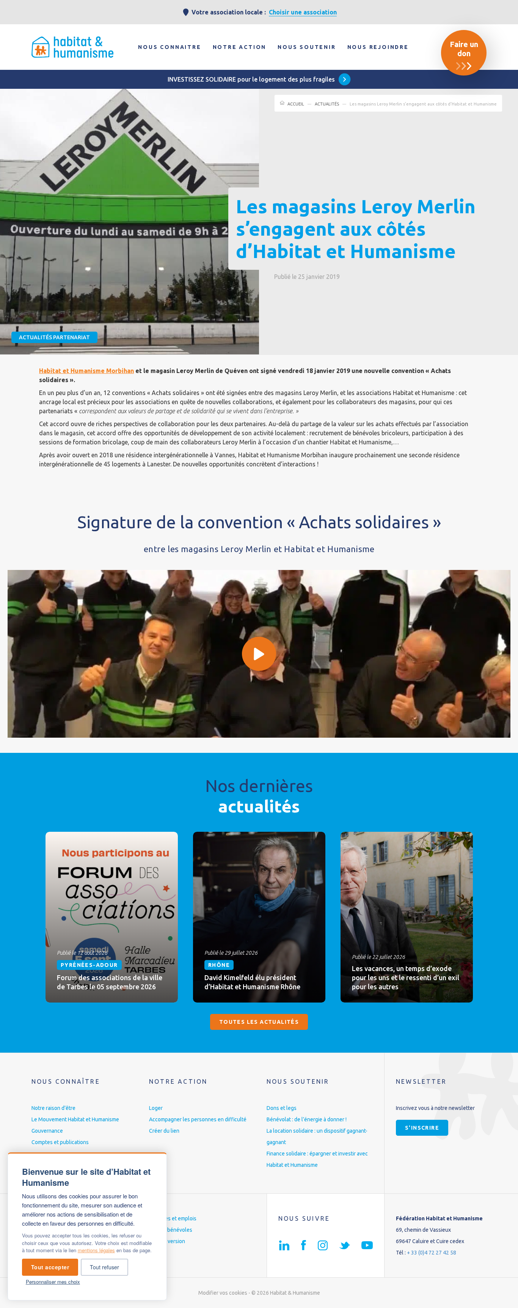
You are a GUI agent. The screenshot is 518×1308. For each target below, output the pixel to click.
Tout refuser (104, 1267)
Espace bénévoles (170, 1230)
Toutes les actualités (259, 1022)
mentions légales (96, 1250)
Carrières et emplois (172, 1218)
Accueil (295, 104)
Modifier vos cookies (222, 1293)
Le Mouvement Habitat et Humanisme (75, 1119)
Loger (156, 1108)
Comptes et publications (60, 1142)
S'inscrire (422, 1128)
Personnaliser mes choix (53, 1281)
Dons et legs (282, 1108)
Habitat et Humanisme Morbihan (86, 370)
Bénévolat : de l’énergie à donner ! (307, 1119)
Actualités (327, 104)
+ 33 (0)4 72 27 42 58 (431, 1253)
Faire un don (464, 49)
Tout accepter (50, 1267)
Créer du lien (164, 1131)
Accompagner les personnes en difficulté (197, 1119)
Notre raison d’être (53, 1108)
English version (167, 1241)
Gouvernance (47, 1131)
